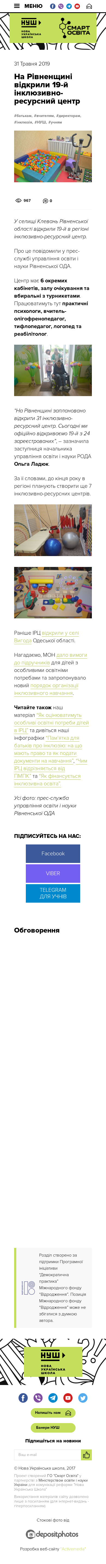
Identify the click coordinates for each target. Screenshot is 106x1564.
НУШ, (42, 122)
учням (56, 122)
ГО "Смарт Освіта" (62, 1475)
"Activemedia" (73, 1549)
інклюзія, (25, 122)
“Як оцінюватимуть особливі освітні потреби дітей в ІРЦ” (51, 723)
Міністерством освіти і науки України (51, 1482)
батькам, (25, 116)
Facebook (53, 853)
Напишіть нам (89, 6)
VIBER (53, 873)
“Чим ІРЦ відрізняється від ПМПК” (50, 768)
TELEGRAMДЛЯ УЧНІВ (53, 893)
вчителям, (45, 116)
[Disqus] (53, 1011)
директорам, (70, 116)
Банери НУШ (48, 1427)
